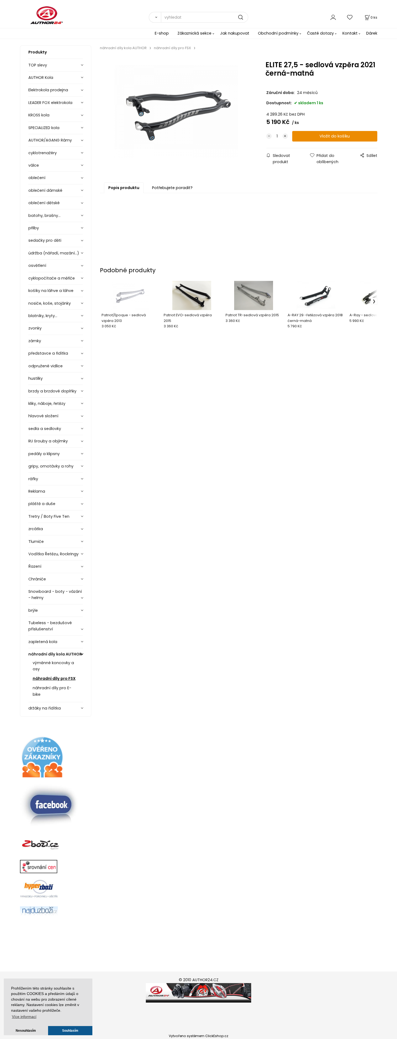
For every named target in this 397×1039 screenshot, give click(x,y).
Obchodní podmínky (278, 33)
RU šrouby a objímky (48, 441)
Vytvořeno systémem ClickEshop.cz (198, 1036)
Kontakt (350, 33)
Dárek (371, 33)
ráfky (33, 479)
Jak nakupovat (234, 33)
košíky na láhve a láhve (50, 290)
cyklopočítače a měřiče (51, 278)
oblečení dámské (45, 190)
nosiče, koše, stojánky (49, 303)
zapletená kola (42, 641)
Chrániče (37, 579)
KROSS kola (38, 115)
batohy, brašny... (44, 215)
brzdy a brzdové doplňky (52, 391)
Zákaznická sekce (194, 33)
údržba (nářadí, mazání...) (53, 253)
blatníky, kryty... (42, 315)
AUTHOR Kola (40, 77)
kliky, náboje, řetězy (46, 403)
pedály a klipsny (44, 453)
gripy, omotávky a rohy (50, 466)
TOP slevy (37, 65)
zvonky (35, 328)
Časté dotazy (320, 33)
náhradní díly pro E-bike (52, 691)
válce (33, 165)
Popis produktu (123, 187)
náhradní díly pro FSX (54, 678)
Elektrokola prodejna (48, 90)
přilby (33, 228)
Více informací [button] (24, 1017)
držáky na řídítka (44, 708)
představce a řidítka (48, 353)
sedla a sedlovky (44, 428)
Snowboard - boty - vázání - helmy (55, 594)
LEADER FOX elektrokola (50, 102)
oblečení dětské (44, 203)
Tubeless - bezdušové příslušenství (50, 626)
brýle (33, 610)
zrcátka (35, 529)
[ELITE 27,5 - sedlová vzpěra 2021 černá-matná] (176, 111)
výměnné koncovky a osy (53, 666)
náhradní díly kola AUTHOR (55, 654)
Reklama (36, 491)
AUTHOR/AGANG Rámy (50, 140)
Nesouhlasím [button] (26, 1031)
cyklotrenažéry (42, 153)
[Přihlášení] (333, 17)
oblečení (36, 177)
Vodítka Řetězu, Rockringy (53, 554)
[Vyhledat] (155, 17)
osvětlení (37, 265)
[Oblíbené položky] (350, 17)
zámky (34, 341)
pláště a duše (41, 503)
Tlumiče (36, 541)
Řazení (34, 566)
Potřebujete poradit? (172, 187)
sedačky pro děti (44, 240)
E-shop (162, 33)
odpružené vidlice (45, 366)
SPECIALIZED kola (43, 127)
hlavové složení (43, 416)
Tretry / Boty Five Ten (48, 516)
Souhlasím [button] (70, 1031)
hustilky (35, 378)
